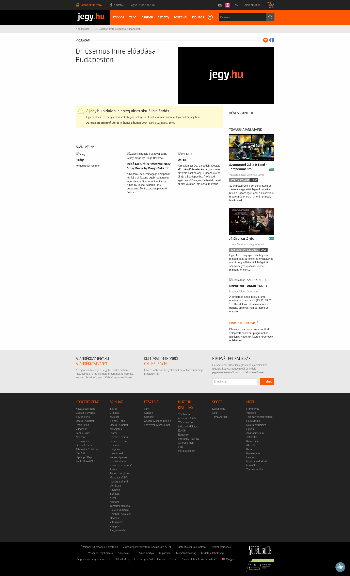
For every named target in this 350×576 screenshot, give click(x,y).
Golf (214, 412)
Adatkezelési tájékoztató (191, 546)
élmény (163, 17)
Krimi (113, 497)
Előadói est (116, 453)
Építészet (183, 434)
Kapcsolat (123, 553)
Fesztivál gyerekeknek (157, 424)
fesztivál (180, 17)
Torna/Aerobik (220, 416)
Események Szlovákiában (149, 559)
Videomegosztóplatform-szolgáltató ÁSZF (147, 546)
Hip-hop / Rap (84, 457)
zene (133, 17)
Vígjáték (115, 412)
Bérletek (119, 4)
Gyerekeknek (186, 442)
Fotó (180, 446)
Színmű (114, 445)
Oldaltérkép (122, 559)
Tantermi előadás (120, 505)
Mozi (250, 402)
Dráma (113, 433)
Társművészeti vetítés (259, 416)
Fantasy (251, 457)
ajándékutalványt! (92, 364)
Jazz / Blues (83, 433)
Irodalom (115, 489)
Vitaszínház (117, 522)
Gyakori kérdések (220, 546)
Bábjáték (115, 449)
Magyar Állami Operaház (243, 291)
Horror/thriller (253, 420)
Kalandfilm (252, 441)
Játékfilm (251, 437)
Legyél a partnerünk (143, 4)
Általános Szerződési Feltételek (99, 546)
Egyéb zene (83, 416)
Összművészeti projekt (157, 420)
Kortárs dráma (118, 461)
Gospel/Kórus (84, 445)
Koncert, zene (87, 402)
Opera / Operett (85, 420)
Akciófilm (251, 445)
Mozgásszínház (119, 477)
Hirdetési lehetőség (212, 553)
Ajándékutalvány (91, 4)
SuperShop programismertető (94, 559)
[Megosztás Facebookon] (271, 40)
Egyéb (113, 408)
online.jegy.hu (156, 364)
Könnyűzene (83, 441)
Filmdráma (252, 408)
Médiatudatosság (186, 553)
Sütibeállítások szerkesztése (199, 559)
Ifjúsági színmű (119, 481)
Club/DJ (80, 453)
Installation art (186, 450)
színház (118, 17)
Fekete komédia (119, 509)
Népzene (81, 437)
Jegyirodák (165, 553)
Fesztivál (152, 402)
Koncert (148, 412)
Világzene (81, 428)
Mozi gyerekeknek (257, 461)
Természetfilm (254, 469)
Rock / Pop (82, 424)
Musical (114, 416)
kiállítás (198, 17)
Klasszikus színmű (121, 465)
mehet (267, 381)
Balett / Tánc (117, 420)
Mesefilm (251, 465)
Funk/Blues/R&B (85, 461)
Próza (113, 469)
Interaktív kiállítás (188, 438)
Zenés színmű (118, 441)
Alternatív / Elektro (87, 449)
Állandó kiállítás (187, 418)
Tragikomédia (118, 530)
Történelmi (184, 414)
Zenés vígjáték (118, 457)
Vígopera (115, 526)
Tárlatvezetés (186, 422)
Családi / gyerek (85, 412)
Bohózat (115, 493)
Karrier (173, 559)
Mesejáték (116, 428)
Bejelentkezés (251, 4)
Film (146, 408)
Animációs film (255, 433)
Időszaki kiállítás (188, 426)
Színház (116, 402)
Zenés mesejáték (120, 473)
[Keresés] (270, 17)
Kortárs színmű (119, 437)
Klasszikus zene (85, 408)
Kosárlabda (218, 408)
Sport (217, 402)
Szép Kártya (146, 553)
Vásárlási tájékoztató (100, 553)
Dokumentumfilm (256, 424)
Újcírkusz (115, 485)
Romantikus (253, 453)
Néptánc (115, 501)
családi (147, 17)
